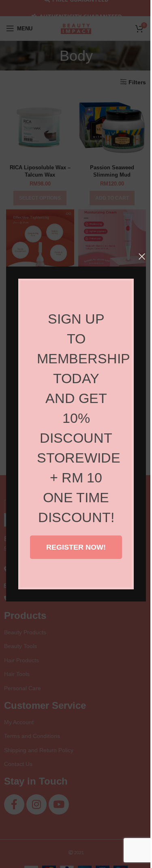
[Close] (142, 256)
